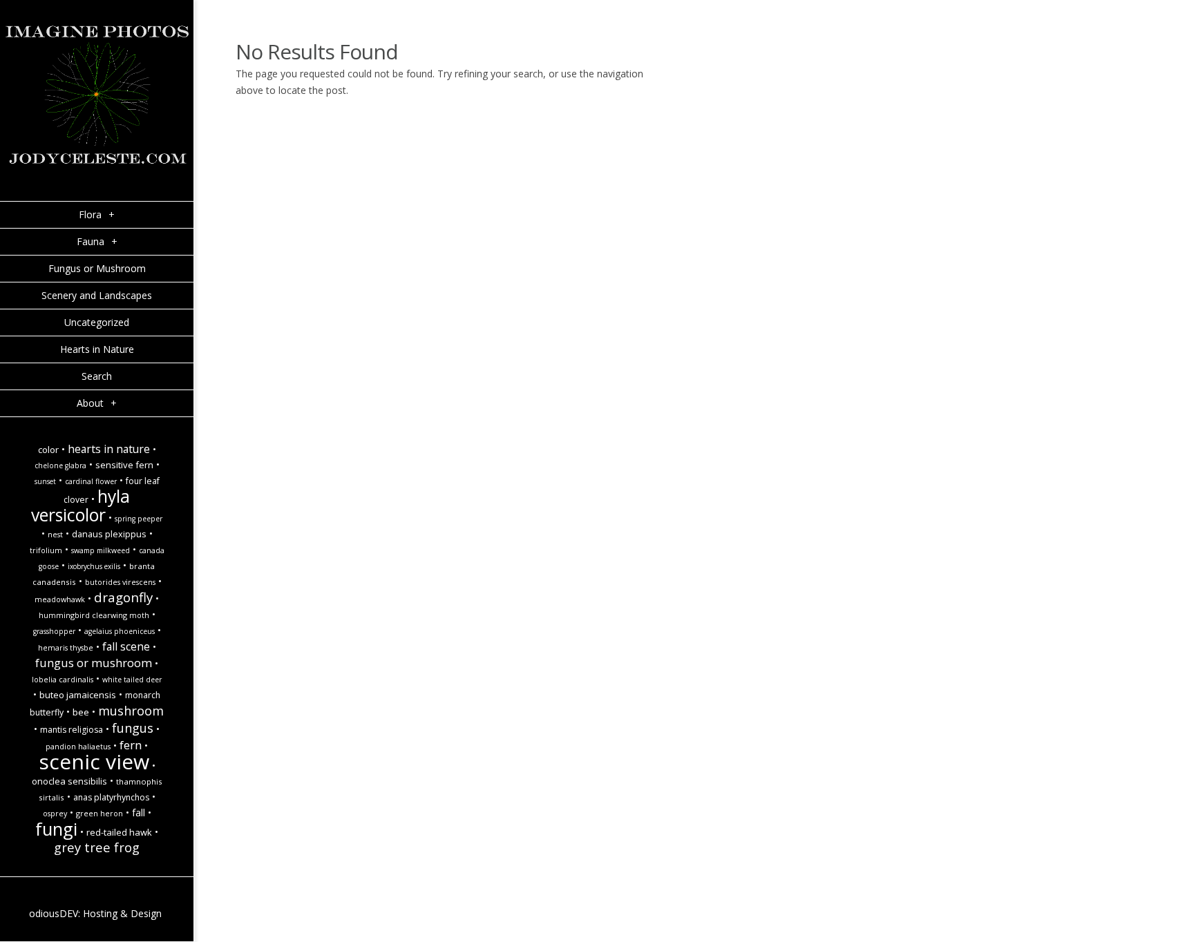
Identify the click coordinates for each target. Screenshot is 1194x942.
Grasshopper (54, 631)
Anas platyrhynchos (111, 797)
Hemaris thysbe (65, 648)
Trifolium (46, 550)
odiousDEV (53, 913)
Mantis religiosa (71, 730)
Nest (55, 534)
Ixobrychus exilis (94, 566)
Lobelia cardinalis (62, 679)
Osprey (55, 813)
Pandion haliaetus (78, 746)
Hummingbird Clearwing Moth (94, 615)
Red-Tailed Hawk (119, 832)
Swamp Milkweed (100, 550)
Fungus (132, 727)
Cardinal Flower (91, 481)
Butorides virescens (120, 582)
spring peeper (138, 518)
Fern (131, 745)
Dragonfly (123, 597)
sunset (45, 481)
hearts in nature (109, 448)
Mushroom (131, 710)
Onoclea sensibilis (69, 781)
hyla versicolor (80, 505)
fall (138, 812)
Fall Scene (126, 646)
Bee (81, 712)
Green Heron (99, 813)
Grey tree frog (97, 847)
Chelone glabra (60, 465)
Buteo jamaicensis (77, 695)
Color (48, 449)
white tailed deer (132, 679)
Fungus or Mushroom (93, 663)
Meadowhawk (60, 599)
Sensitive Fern (124, 465)
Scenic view (94, 761)
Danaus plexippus (109, 534)
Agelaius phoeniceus (119, 631)
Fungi (56, 828)
